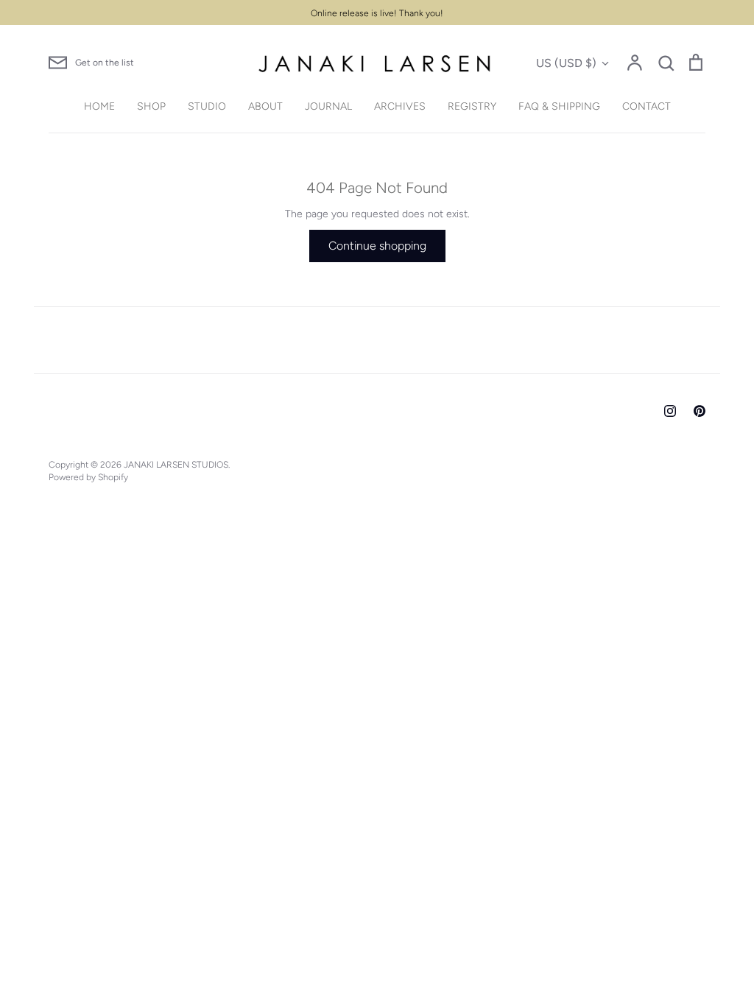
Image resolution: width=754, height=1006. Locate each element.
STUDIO (207, 106)
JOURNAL (328, 106)
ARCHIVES (400, 106)
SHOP (151, 106)
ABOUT (265, 106)
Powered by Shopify (88, 476)
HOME (99, 106)
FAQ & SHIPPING (559, 106)
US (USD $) (566, 63)
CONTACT (646, 106)
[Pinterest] (699, 411)
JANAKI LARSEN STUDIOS (176, 464)
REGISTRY (472, 106)
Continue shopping (377, 246)
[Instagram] (670, 411)
